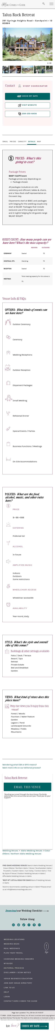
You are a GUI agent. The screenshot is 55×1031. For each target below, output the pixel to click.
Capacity (22, 141)
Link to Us (9, 988)
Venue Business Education (18, 979)
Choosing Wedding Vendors (19, 959)
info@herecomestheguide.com (19, 890)
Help (6, 992)
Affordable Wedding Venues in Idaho (17, 876)
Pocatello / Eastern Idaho (13, 871)
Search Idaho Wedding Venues (39, 866)
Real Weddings (12, 948)
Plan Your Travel (13, 953)
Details (31, 141)
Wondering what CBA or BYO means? (19, 765)
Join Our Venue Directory (18, 983)
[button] (8, 41)
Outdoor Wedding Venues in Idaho (31, 874)
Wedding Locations (14, 939)
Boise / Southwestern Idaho (40, 868)
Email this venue (27, 787)
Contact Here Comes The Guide (20, 1001)
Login (7, 997)
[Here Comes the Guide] (13, 5)
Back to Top (46, 943)
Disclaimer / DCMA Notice (17, 972)
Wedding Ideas (11, 944)
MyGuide (8, 963)
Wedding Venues (10, 851)
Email (5, 141)
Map (39, 141)
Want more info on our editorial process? (21, 768)
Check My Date (31, 1026)
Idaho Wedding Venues (32, 851)
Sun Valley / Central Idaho (35, 871)
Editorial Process (14, 968)
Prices (13, 141)
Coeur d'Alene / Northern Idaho (15, 868)
